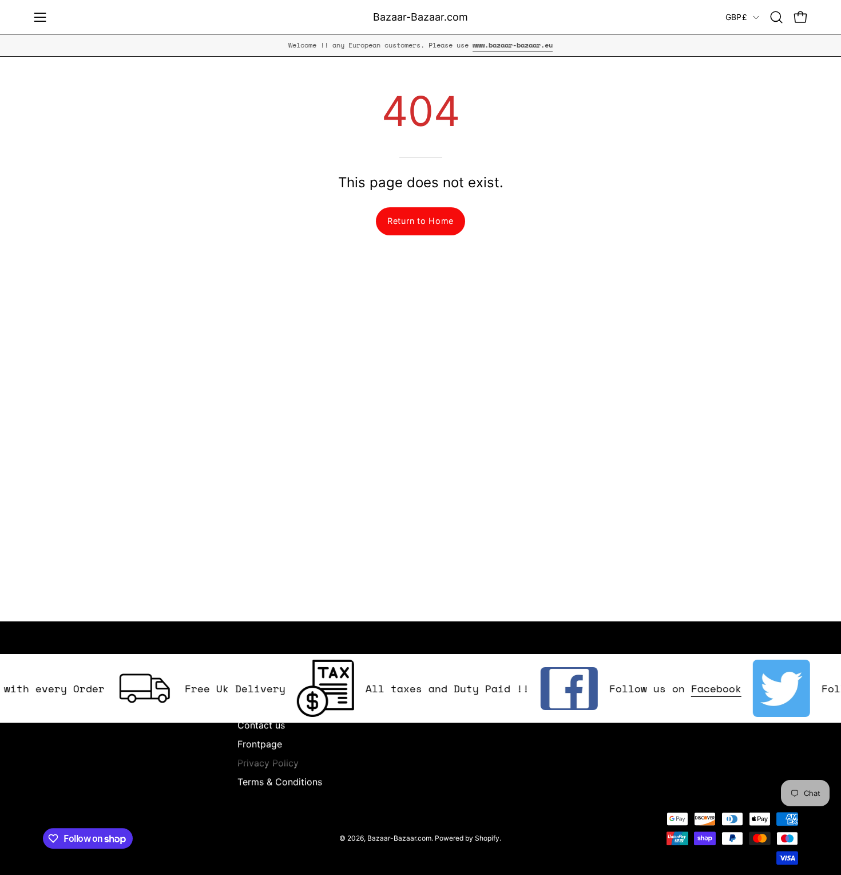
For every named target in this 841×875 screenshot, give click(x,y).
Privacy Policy (268, 762)
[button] (776, 17)
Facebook (705, 688)
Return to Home (420, 221)
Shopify (487, 838)
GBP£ (736, 17)
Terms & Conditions (279, 781)
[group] (420, 45)
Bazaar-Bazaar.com (420, 17)
